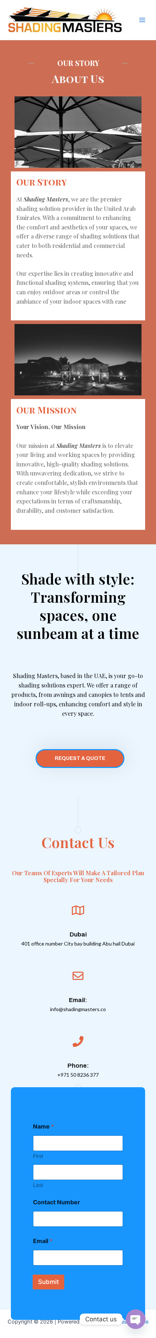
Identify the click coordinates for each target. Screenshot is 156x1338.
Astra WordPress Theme (118, 1321)
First (38, 1156)
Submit (48, 1281)
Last (38, 1185)
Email (43, 1241)
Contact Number (56, 1202)
